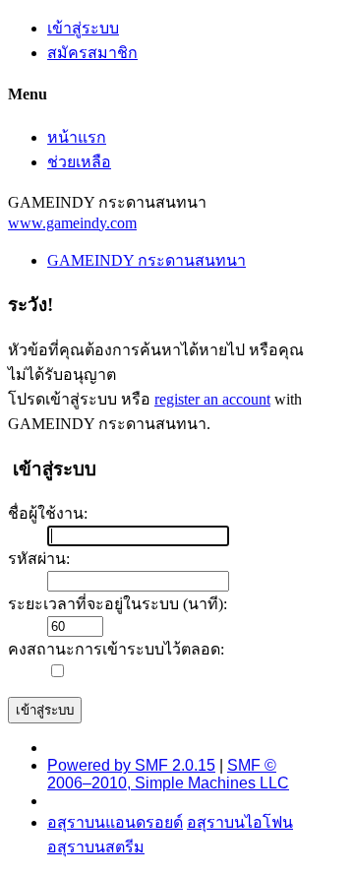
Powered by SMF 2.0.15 (131, 765)
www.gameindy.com (72, 223)
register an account (212, 399)
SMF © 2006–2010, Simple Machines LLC (168, 774)
